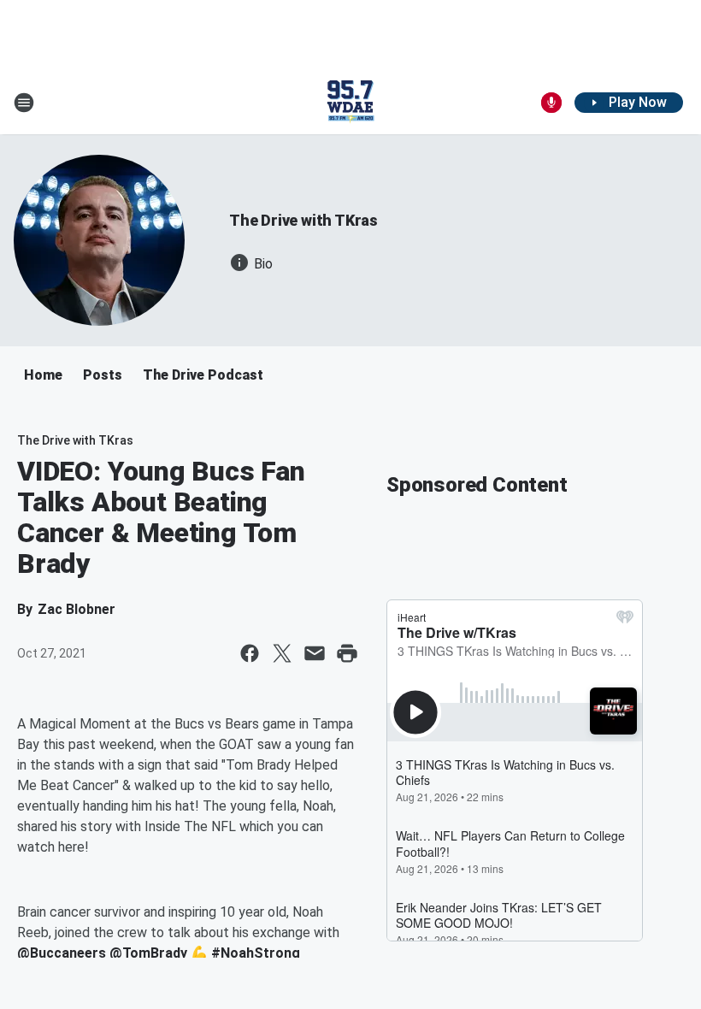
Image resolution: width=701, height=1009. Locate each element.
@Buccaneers (61, 953)
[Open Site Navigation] (24, 102)
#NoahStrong (255, 953)
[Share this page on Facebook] (250, 653)
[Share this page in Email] (315, 653)
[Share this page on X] (282, 653)
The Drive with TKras (303, 220)
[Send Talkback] (551, 102)
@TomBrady (148, 953)
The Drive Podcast (203, 375)
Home (43, 375)
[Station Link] (350, 102)
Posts (102, 375)
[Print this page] (347, 653)
